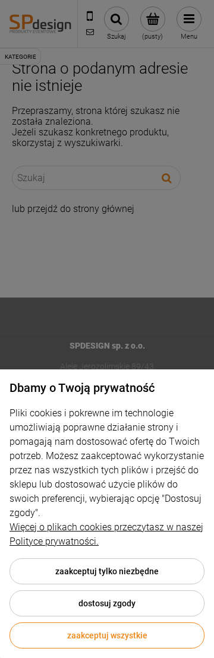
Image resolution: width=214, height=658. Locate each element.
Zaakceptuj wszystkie (107, 635)
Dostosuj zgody (107, 603)
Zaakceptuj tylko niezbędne (107, 571)
